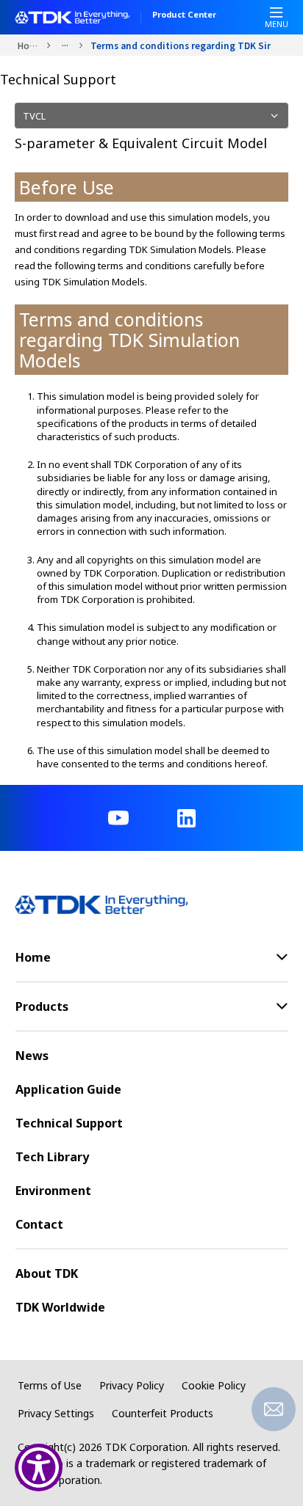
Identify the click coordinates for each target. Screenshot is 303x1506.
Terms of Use (50, 1385)
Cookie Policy (214, 1385)
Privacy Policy (131, 1385)
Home (28, 45)
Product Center (184, 15)
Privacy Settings (56, 1413)
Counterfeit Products (162, 1413)
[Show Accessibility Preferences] (39, 1467)
